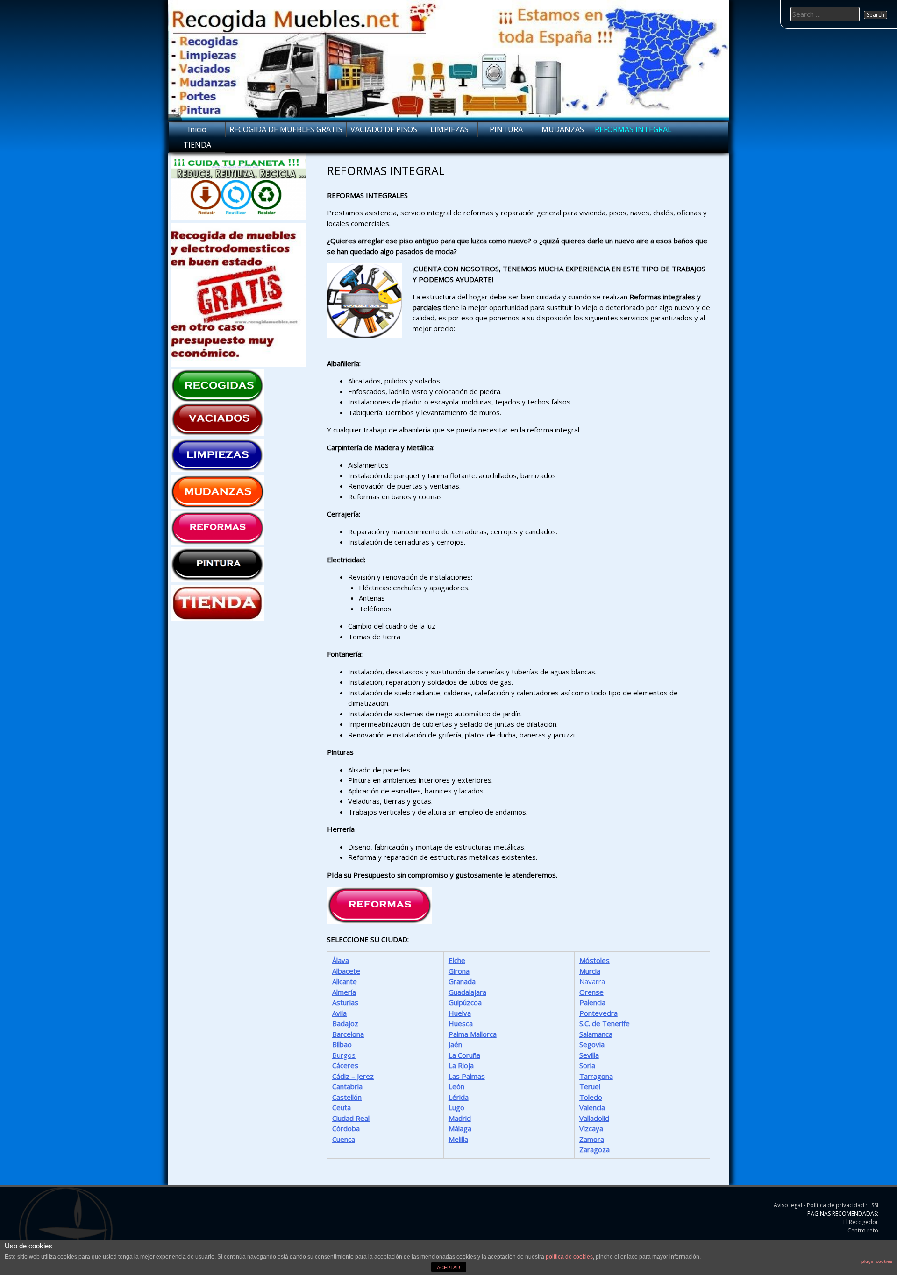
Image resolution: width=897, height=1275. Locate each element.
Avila (339, 1013)
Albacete (346, 971)
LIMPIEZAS (449, 129)
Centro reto (862, 1230)
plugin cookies (876, 1261)
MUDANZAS (562, 129)
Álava (340, 960)
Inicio (197, 129)
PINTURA (506, 129)
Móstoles (594, 960)
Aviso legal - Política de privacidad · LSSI (826, 1205)
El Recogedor (860, 1222)
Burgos (344, 1055)
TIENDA (197, 145)
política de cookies (569, 1257)
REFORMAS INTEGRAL (633, 129)
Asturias (345, 1002)
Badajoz (345, 1023)
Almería (344, 992)
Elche (456, 960)
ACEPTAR (448, 1267)
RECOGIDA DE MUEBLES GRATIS (285, 129)
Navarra (592, 981)
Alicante (344, 981)
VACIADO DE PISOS (383, 129)
